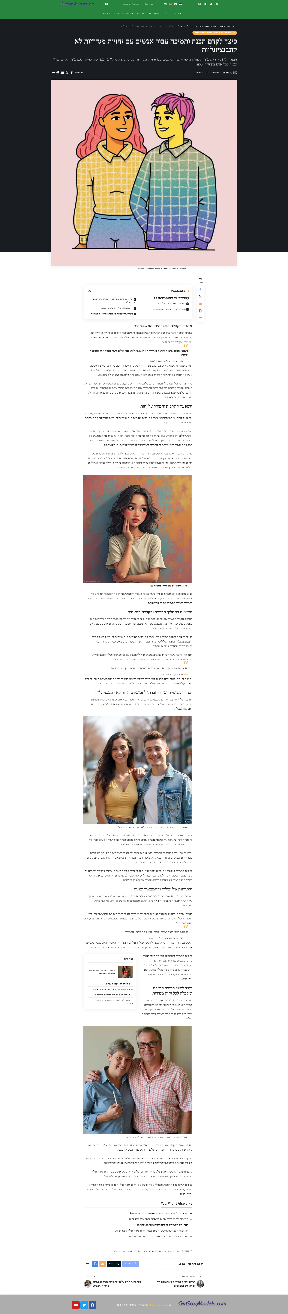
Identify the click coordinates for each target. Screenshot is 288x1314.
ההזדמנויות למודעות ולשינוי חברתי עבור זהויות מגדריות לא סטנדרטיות (151, 1230)
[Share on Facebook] (72, 72)
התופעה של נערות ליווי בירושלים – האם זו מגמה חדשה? (159, 1213)
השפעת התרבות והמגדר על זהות (172, 303)
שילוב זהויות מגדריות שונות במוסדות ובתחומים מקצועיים (158, 1219)
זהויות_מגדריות (160, 1251)
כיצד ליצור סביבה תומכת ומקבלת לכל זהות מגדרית (112, 313)
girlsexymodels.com (158, 1305)
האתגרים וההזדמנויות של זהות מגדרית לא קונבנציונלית (215, 33)
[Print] (58, 72)
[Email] (62, 72)
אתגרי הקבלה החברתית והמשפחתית (170, 297)
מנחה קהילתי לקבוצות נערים (118, 984)
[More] (53, 72)
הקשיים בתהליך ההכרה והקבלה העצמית (168, 309)
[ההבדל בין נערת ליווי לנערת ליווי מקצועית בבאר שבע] (125, 972)
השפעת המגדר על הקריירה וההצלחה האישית (111, 989)
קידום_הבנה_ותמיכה (123, 1251)
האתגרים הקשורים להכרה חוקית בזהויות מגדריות (162, 1225)
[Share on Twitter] (67, 72)
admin (226, 73)
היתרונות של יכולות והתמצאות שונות (117, 308)
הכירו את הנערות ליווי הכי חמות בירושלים (112, 994)
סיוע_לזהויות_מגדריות (143, 1251)
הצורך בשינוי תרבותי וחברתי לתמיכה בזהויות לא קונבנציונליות (114, 301)
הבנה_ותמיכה (174, 1251)
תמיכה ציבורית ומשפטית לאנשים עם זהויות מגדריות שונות (158, 1236)
